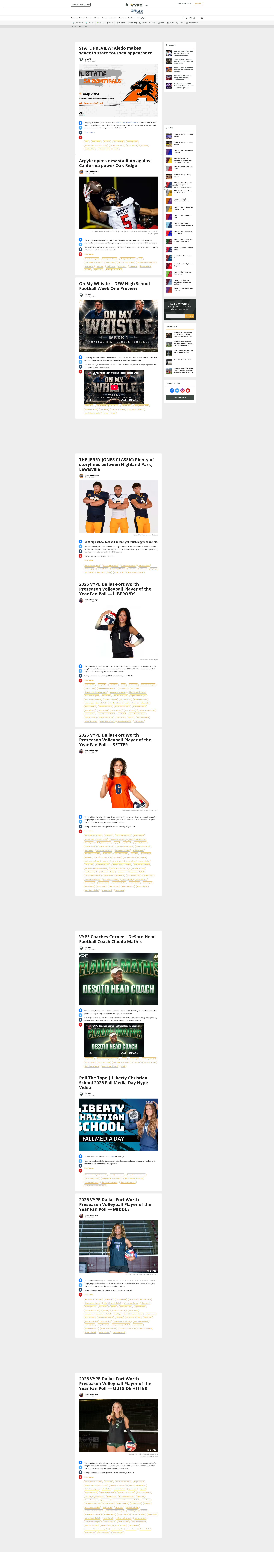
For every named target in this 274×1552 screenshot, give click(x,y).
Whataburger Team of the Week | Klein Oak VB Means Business (183, 69)
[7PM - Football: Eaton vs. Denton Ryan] (168, 273)
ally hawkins (88, 857)
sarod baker (104, 409)
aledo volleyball (90, 685)
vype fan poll (120, 717)
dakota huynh (135, 688)
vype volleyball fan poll (143, 846)
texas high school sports (109, 259)
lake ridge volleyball (115, 703)
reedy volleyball (103, 710)
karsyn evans (89, 703)
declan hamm (89, 572)
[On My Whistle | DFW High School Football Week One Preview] (118, 326)
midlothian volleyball (105, 707)
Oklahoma (131, 18)
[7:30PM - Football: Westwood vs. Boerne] (168, 200)
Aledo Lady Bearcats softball (127, 122)
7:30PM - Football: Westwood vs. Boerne (181, 200)
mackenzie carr (137, 1325)
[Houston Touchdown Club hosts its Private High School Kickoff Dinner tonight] (168, 53)
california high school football (146, 262)
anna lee (105, 861)
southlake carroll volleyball (146, 710)
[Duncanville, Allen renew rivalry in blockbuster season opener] (168, 77)
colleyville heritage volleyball (106, 688)
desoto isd (137, 1062)
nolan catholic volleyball (122, 707)
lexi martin (144, 1511)
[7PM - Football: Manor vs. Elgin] (168, 217)
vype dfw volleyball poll (106, 717)
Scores (181, 23)
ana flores (107, 142)
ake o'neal (100, 266)
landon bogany (89, 569)
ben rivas (87, 270)
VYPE (89, 59)
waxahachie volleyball (124, 721)
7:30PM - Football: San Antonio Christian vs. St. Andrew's (182, 282)
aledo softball (96, 142)
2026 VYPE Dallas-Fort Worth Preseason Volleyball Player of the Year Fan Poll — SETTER (115, 740)
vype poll (130, 717)
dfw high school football (128, 259)
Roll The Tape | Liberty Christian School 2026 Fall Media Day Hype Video (113, 1082)
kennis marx (144, 145)
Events (171, 23)
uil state (116, 149)
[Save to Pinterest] (80, 137)
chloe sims (88, 1496)
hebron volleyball (125, 699)
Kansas (104, 18)
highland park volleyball (92, 861)
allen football (89, 406)
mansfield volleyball (91, 872)
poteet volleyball (90, 883)
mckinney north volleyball (104, 850)
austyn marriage (118, 142)
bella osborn (113, 685)
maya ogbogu (111, 1496)
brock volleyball (146, 854)
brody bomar (111, 266)
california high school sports (93, 262)
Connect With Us (180, 397)
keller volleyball (101, 703)
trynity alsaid (117, 857)
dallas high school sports (117, 692)
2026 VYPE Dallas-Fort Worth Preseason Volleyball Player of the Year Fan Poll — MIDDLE (115, 1204)
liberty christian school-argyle (134, 1178)
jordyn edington (132, 145)
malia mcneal (89, 850)
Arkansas (97, 18)
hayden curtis (107, 854)
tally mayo (153, 569)
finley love (143, 857)
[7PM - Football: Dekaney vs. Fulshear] (168, 152)
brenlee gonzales (132, 142)
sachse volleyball (116, 710)
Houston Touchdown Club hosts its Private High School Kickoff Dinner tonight (183, 54)
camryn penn (89, 865)
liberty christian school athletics (111, 1178)
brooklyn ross (133, 685)
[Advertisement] (137, 32)
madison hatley (144, 703)
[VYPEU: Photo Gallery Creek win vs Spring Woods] (168, 353)
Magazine (121, 23)
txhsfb (140, 259)
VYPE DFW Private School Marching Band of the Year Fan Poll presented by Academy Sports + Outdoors (183, 345)
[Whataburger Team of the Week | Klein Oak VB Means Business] (168, 69)
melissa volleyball (90, 707)
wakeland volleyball (91, 721)
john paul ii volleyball (140, 699)
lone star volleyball (140, 1518)
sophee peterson (138, 850)
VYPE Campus (193, 23)
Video (111, 23)
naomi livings (146, 1500)
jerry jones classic (144, 565)
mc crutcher (119, 1507)
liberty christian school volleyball (114, 875)
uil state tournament (104, 149)
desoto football (126, 406)
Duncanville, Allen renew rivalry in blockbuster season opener (182, 78)
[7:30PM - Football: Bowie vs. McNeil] (168, 249)
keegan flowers (150, 1314)
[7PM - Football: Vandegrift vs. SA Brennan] (168, 208)
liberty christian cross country (136, 1175)
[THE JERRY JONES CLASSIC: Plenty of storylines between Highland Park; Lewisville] (118, 506)
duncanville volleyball (120, 696)
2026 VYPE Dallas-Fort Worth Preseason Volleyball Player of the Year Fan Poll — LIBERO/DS (115, 589)
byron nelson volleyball (148, 685)
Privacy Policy (168, 188)
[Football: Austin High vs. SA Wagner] (168, 265)
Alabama (89, 18)
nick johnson (122, 266)
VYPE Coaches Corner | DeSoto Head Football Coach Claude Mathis (117, 939)
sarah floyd (140, 1496)
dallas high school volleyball (137, 692)
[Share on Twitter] (80, 128)
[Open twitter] (186, 18)
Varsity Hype (141, 18)
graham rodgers (119, 572)
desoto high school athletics (121, 1062)
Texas (81, 18)
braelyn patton (133, 1310)
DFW (86, 26)
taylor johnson (109, 1503)
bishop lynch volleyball (107, 872)
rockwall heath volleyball (123, 1518)
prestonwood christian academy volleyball (131, 872)
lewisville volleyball (130, 703)
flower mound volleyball (92, 854)
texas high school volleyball (106, 714)
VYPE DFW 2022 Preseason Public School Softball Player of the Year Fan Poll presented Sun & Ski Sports (184, 335)
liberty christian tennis (91, 1182)
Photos (144, 23)
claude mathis (89, 1059)
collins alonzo (123, 688)
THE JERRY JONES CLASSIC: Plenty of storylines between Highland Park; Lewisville (116, 464)
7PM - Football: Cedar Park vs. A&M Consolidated (183, 241)
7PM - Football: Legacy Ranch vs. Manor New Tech (183, 224)
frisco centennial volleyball (93, 699)
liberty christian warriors (128, 1182)
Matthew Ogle (92, 600)
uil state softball (90, 149)
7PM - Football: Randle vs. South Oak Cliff (183, 192)
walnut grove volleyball (107, 721)
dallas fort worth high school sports (95, 145)
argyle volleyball (107, 890)
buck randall (132, 569)
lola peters (134, 854)
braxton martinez (145, 266)
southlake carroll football (136, 409)
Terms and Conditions (179, 188)
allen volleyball (89, 886)
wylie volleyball (139, 721)
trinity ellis (147, 1503)
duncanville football (91, 409)
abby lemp (119, 1317)
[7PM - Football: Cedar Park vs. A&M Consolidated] (168, 241)
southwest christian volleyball (119, 868)
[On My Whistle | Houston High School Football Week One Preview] (168, 61)
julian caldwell (89, 266)
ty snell (113, 413)
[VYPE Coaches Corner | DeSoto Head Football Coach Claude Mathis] (118, 979)
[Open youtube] (194, 18)
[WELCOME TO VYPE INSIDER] (168, 362)
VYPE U (102, 23)
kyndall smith (148, 1317)
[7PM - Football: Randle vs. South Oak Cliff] (168, 192)
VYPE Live (91, 23)
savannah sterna (130, 710)
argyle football (110, 262)
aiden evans (143, 569)
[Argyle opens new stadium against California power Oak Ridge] (118, 203)
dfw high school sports (117, 145)
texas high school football (114, 270)
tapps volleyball (90, 714)
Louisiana (112, 18)
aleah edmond (107, 1507)
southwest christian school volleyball (96, 868)
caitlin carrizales (90, 688)
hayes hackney (98, 270)
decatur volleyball (90, 1332)
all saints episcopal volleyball (115, 1511)
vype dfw (105, 1310)
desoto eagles (134, 1059)
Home (74, 26)
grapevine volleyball (110, 699)
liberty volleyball (142, 886)
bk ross (123, 685)
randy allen (100, 572)
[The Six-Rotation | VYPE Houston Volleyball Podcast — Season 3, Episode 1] (168, 85)
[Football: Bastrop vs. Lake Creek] (168, 257)
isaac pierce (133, 266)
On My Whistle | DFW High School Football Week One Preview (114, 286)
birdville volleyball (109, 1514)
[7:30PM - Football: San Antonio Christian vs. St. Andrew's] (168, 281)
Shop (162, 23)
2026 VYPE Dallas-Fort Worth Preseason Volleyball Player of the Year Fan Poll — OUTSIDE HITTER (115, 1383)
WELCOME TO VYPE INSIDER (183, 359)
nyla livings (117, 1314)
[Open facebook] (183, 18)
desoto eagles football (149, 1059)
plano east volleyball (139, 707)
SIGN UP (198, 4)
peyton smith (105, 1500)
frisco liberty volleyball (92, 890)
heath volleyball (148, 875)
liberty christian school (92, 1178)
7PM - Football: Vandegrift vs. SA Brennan (183, 208)
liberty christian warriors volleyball (95, 1186)
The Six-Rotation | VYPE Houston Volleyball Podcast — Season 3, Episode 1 (184, 86)
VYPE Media (79, 23)
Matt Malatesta (93, 171)
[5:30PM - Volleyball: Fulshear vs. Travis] (168, 290)
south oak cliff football (118, 409)
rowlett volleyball (134, 883)
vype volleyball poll (143, 717)
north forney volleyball (102, 857)
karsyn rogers (119, 890)
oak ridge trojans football (126, 262)
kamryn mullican (131, 861)
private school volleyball (123, 835)
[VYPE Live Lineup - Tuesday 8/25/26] (168, 144)
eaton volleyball (132, 1511)
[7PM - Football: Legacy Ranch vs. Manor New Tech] (168, 225)
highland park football (118, 569)
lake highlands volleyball (110, 879)
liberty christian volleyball (92, 875)
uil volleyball (122, 714)
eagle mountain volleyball (138, 696)
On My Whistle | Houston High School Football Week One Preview (183, 61)
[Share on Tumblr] (80, 133)
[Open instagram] (190, 18)
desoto (124, 1059)
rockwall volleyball (109, 1522)
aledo (86, 142)
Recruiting (133, 23)
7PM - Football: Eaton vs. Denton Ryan (182, 273)
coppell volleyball (103, 1325)
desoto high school (104, 1062)
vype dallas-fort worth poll (137, 714)
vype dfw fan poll (90, 717)
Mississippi (122, 18)
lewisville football (103, 569)
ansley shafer (102, 685)
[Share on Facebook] (80, 123)
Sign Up (189, 316)
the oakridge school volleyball (133, 1314)
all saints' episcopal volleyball (122, 865)
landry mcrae (101, 886)
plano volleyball (90, 710)
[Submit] (202, 18)
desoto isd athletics (150, 1062)
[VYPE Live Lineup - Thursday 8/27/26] (168, 135)
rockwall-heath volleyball (92, 879)
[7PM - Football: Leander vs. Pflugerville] (168, 233)
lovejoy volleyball (144, 861)
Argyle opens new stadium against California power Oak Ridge (115, 163)
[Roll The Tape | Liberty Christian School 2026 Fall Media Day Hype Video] (118, 1125)
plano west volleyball (121, 854)
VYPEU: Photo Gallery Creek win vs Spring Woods (183, 351)
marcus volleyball (127, 879)
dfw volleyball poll (90, 1307)
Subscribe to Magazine (81, 5)
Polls (153, 23)
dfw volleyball (106, 696)
